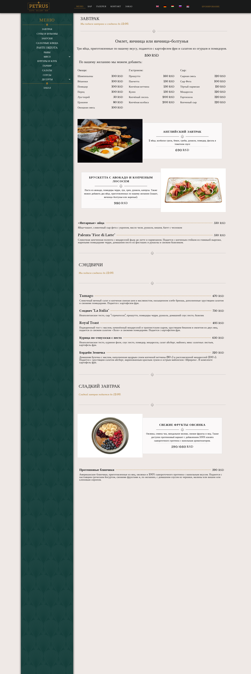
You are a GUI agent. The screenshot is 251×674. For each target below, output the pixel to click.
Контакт (116, 6)
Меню (79, 6)
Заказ (128, 6)
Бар (90, 6)
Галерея (101, 6)
